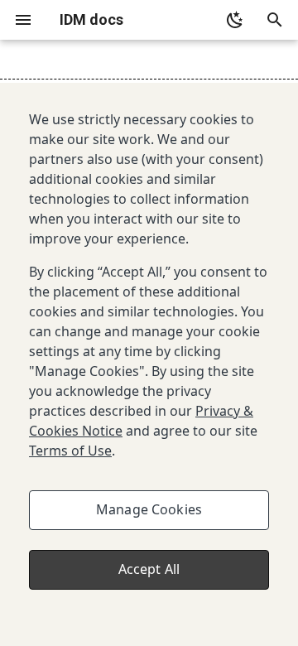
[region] (149, 364)
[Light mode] (235, 19)
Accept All (149, 569)
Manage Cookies (149, 509)
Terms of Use (70, 450)
